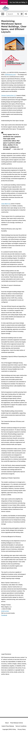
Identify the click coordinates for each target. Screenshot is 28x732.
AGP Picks (4, 2)
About (7, 723)
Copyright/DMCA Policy (9, 729)
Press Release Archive (16, 723)
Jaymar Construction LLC (8, 95)
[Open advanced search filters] (21, 14)
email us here (5, 611)
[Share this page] (26, 13)
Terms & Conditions (20, 726)
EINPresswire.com (10, 74)
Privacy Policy (22, 729)
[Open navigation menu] (2, 13)
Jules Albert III (5, 203)
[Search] (18, 14)
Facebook (4, 615)
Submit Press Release (8, 726)
